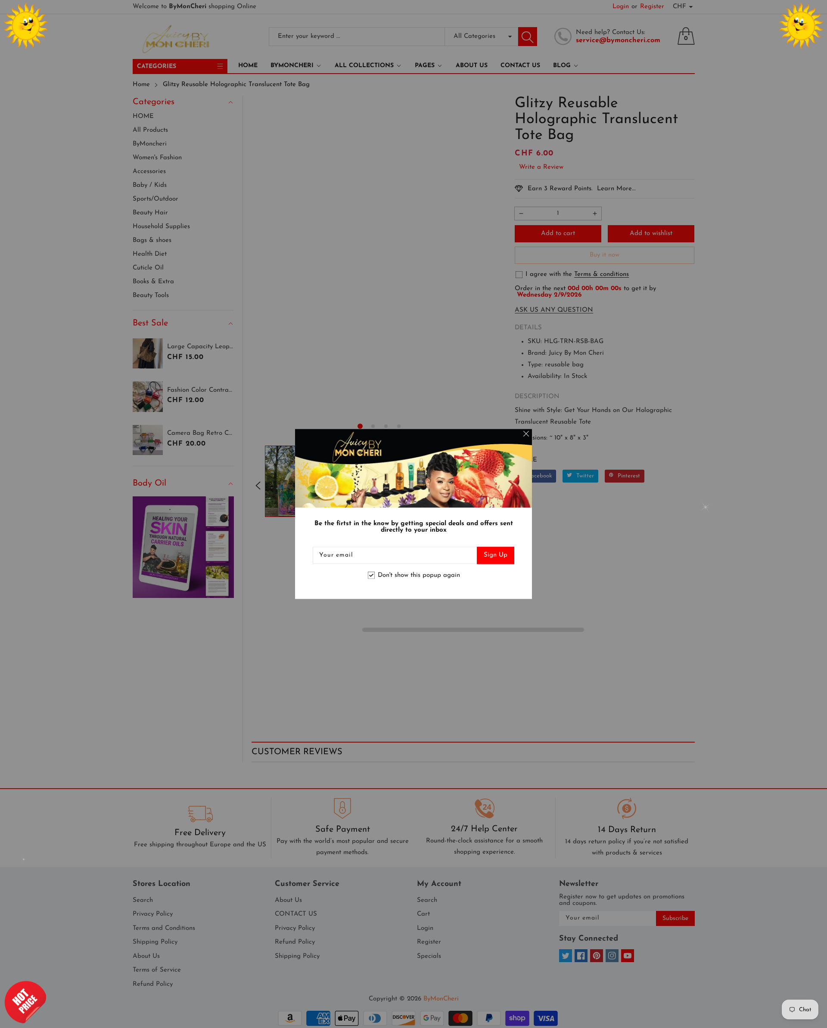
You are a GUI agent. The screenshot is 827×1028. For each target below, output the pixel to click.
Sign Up (495, 555)
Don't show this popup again (419, 575)
